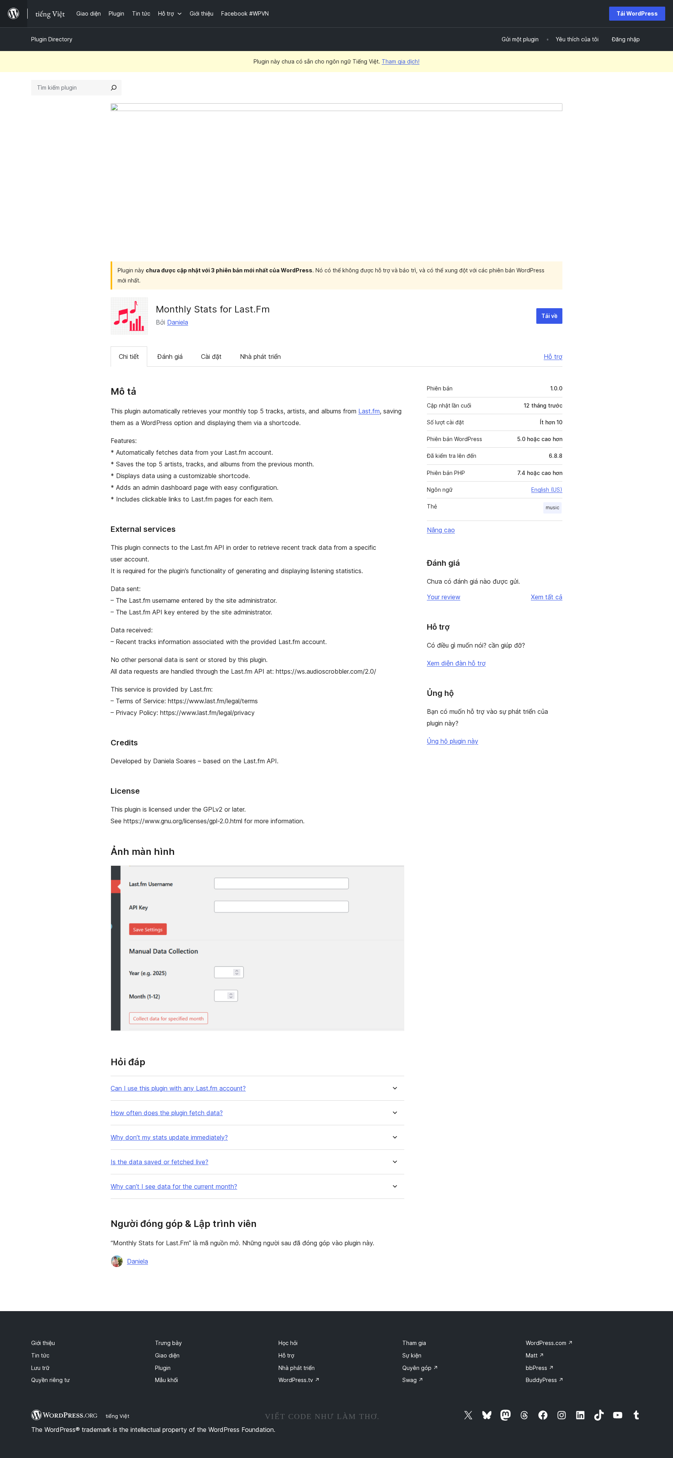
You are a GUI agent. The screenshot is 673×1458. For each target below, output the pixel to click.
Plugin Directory (51, 39)
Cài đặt (211, 356)
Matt (535, 1355)
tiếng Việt (117, 1416)
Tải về (549, 315)
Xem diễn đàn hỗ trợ (456, 663)
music (552, 507)
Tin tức (40, 1355)
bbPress (540, 1367)
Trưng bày (168, 1343)
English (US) (546, 489)
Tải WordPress (637, 13)
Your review (443, 597)
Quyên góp (420, 1367)
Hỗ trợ (553, 356)
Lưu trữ (40, 1367)
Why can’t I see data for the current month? (174, 1186)
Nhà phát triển (260, 356)
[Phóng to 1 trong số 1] (394, 876)
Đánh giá (170, 356)
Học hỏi (288, 1343)
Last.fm (369, 411)
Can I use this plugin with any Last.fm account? (178, 1088)
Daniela (177, 322)
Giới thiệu (43, 1343)
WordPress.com (549, 1343)
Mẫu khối (166, 1380)
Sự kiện (411, 1355)
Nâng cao (441, 530)
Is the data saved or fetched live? (159, 1162)
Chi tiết (129, 356)
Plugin (163, 1367)
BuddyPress (545, 1380)
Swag (412, 1380)
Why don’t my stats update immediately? (169, 1137)
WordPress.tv (299, 1380)
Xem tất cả (546, 597)
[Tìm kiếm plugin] (114, 87)
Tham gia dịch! (400, 61)
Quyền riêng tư (50, 1380)
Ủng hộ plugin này (452, 741)
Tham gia (414, 1343)
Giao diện (167, 1355)
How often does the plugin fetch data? (167, 1113)
